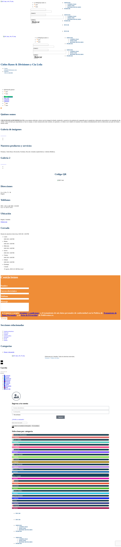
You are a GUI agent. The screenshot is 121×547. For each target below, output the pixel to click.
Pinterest (7, 381)
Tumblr (7, 384)
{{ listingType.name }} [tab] (40, 2)
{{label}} (33, 13)
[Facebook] (79, 356)
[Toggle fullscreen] (4, 371)
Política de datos (55, 358)
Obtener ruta (4, 222)
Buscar (34, 22)
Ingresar (67, 8)
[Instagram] (86, 356)
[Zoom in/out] (6, 371)
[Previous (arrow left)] (1, 373)
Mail (6, 387)
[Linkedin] (83, 356)
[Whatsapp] (90, 356)
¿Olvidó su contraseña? (18, 419)
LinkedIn (7, 383)
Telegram (7, 380)
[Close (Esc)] (1, 371)
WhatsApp (8, 378)
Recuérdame (17, 414)
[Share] (3, 371)
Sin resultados (35, 425)
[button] (75, 12)
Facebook (7, 375)
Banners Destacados (74, 7)
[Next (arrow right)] (3, 373)
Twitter (7, 377)
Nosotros (47, 358)
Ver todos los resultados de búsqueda (22, 425)
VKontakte (8, 386)
